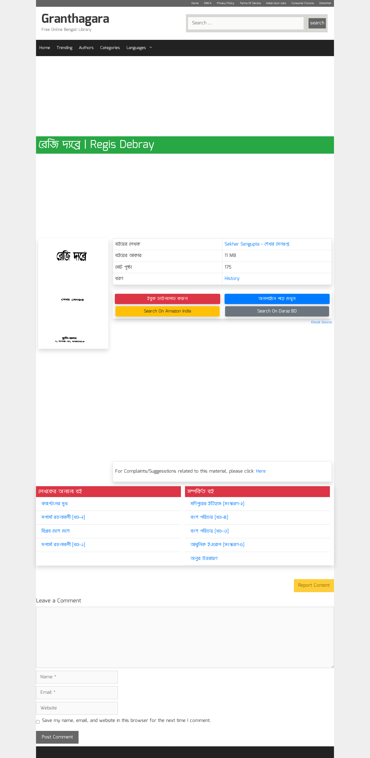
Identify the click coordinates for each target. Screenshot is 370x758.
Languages (136, 48)
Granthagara (75, 19)
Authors (86, 48)
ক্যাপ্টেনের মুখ (54, 504)
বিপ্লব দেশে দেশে (55, 531)
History (232, 278)
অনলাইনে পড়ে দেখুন (277, 298)
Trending (64, 48)
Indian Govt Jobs (276, 3)
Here (261, 471)
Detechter (325, 3)
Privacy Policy (225, 3)
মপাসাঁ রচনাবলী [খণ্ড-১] (63, 545)
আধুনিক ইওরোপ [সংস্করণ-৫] (217, 545)
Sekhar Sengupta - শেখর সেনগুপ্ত (257, 244)
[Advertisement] (185, 96)
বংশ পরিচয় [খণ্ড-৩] (209, 531)
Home (195, 3)
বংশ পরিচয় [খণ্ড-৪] (209, 517)
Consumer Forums (302, 3)
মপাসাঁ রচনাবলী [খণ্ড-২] (63, 517)
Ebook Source (321, 322)
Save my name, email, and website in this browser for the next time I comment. (126, 720)
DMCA (208, 3)
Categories (110, 48)
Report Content (314, 585)
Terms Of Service (250, 3)
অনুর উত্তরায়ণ (204, 558)
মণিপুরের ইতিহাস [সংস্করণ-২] (217, 504)
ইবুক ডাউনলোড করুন (167, 298)
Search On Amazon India (167, 311)
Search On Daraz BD (277, 311)
